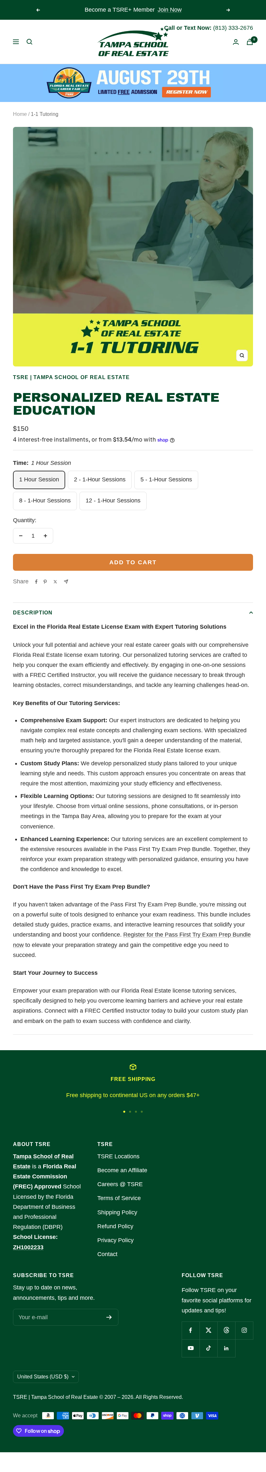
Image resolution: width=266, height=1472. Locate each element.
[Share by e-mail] (66, 581)
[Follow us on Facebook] (191, 1330)
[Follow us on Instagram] (244, 1330)
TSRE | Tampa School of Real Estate (71, 377)
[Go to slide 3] (136, 1112)
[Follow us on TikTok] (208, 1348)
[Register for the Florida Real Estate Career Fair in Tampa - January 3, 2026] (133, 83)
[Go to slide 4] (142, 1112)
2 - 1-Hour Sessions (100, 479)
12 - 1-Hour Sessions (113, 500)
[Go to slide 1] (124, 1112)
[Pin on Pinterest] (45, 581)
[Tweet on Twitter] (55, 581)
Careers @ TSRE (120, 1184)
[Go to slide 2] (130, 1112)
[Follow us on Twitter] (208, 1330)
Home (20, 114)
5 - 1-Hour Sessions (166, 479)
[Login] (236, 42)
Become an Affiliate (122, 1170)
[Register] (109, 1317)
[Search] (29, 42)
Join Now (170, 9)
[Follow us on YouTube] (191, 1348)
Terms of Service (119, 1198)
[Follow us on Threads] (226, 1330)
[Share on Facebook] (36, 581)
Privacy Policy (115, 1240)
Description (33, 612)
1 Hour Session (39, 479)
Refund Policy (115, 1226)
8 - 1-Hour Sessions (45, 500)
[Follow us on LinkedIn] (226, 1348)
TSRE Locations (118, 1156)
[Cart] (250, 42)
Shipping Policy (117, 1212)
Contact (107, 1254)
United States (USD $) (42, 1376)
